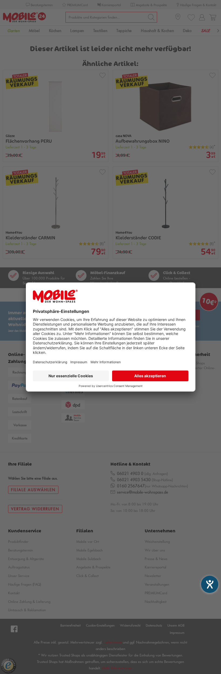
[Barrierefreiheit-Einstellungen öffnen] (209, 584)
